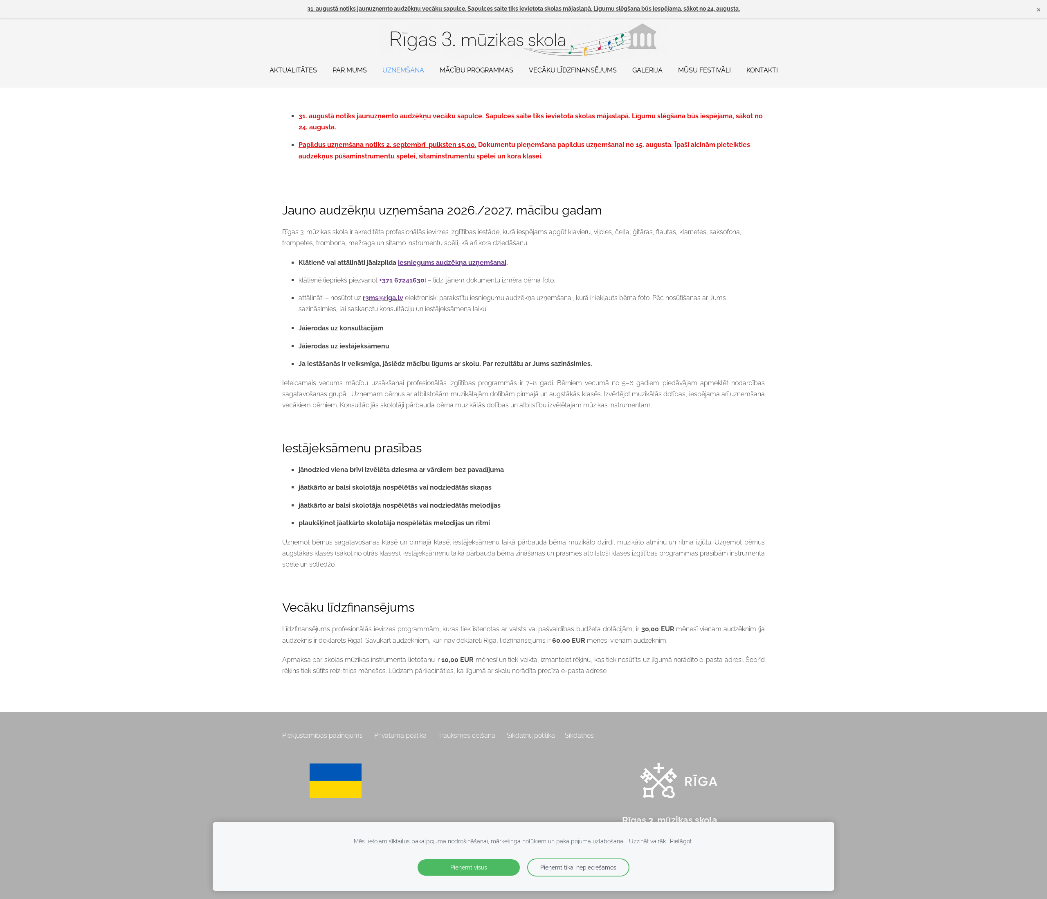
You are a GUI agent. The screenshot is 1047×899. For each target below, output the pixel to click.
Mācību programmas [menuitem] (476, 70)
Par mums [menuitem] (350, 70)
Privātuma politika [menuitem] (400, 735)
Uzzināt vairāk (647, 841)
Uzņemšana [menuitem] (403, 70)
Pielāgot (681, 841)
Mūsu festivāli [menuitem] (704, 70)
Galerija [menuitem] (647, 70)
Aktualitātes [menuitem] (293, 70)
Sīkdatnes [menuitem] (579, 735)
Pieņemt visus (468, 867)
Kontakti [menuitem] (762, 70)
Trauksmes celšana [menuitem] (466, 735)
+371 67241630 (402, 280)
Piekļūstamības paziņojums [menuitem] (322, 735)
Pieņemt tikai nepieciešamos (578, 867)
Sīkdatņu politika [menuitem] (531, 735)
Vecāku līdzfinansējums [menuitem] (573, 70)
